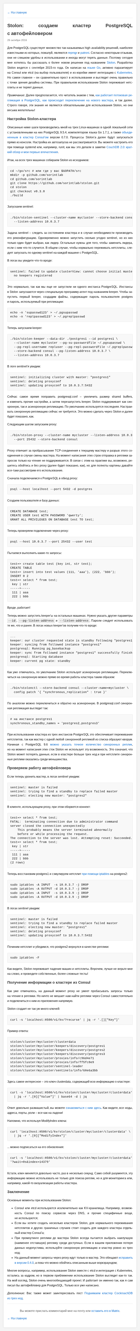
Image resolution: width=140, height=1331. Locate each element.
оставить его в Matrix (105, 1310)
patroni (84, 52)
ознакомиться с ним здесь (83, 1107)
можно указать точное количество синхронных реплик (91, 744)
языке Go (93, 67)
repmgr (72, 52)
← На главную (17, 12)
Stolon (111, 62)
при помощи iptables (95, 873)
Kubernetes (124, 72)
